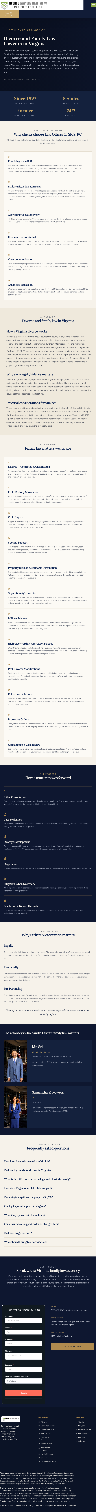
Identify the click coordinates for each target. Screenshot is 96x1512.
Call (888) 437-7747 (33, 79)
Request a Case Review (13, 79)
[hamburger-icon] (93, 5)
